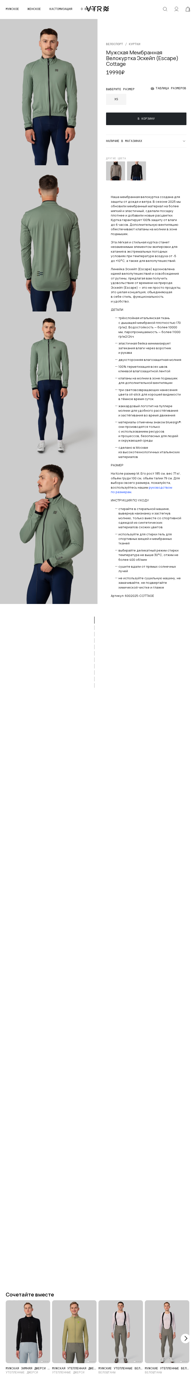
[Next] (185, 1338)
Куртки (134, 44)
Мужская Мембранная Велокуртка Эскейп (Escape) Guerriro (115, 171)
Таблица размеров (171, 88)
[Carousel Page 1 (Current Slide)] (7, 1300)
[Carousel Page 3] (16, 1300)
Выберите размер (120, 89)
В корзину (146, 119)
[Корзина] (188, 9)
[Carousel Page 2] (11, 1300)
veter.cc (97, 9)
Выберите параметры (28, 1352)
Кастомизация (60, 9)
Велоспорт (114, 44)
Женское (34, 9)
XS (116, 99)
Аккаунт (176, 9)
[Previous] (9, 1338)
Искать (165, 9)
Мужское (12, 9)
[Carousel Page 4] (47, 1361)
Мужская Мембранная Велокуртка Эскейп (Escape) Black (136, 171)
